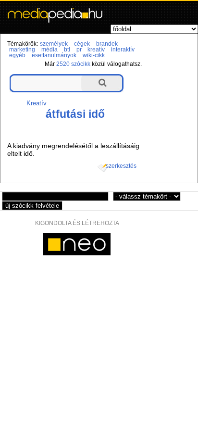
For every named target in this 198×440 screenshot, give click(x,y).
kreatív (96, 49)
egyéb (17, 55)
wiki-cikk (94, 55)
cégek (82, 44)
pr (79, 49)
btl (67, 49)
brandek (107, 44)
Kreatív (36, 103)
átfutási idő (75, 114)
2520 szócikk (73, 64)
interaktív (123, 49)
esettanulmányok (54, 55)
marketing (22, 49)
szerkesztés (121, 166)
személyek (54, 44)
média (49, 49)
